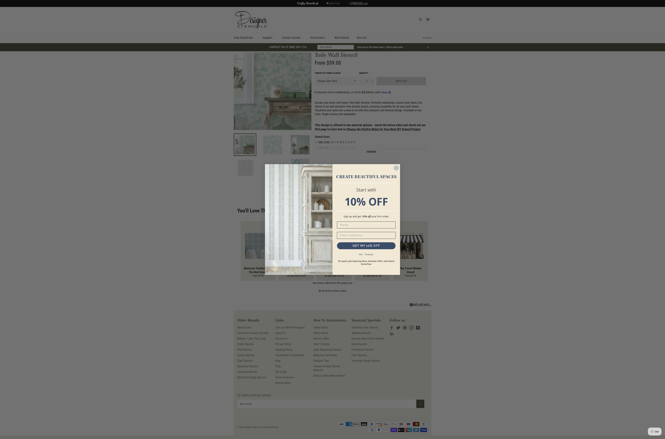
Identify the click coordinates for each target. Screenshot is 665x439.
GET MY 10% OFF (366, 245)
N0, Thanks (366, 254)
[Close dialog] (396, 168)
